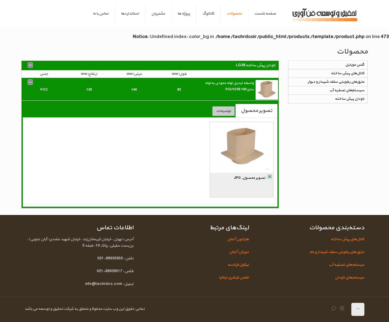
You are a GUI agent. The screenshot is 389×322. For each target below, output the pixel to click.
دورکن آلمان (239, 252)
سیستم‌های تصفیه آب (346, 90)
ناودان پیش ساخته (349, 99)
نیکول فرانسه (238, 265)
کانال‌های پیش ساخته (347, 73)
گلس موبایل (354, 65)
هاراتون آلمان (238, 239)
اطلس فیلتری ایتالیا (234, 278)
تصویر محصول (256, 110)
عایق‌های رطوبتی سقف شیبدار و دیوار (336, 82)
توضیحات (223, 111)
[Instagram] (342, 308)
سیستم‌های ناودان (349, 278)
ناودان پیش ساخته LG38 (255, 65)
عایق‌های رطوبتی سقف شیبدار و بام (336, 252)
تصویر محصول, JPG (249, 178)
